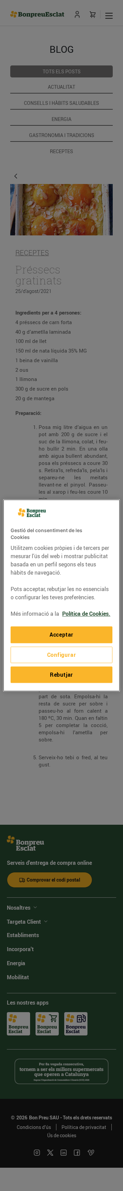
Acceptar (61, 635)
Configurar (61, 655)
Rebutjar (61, 674)
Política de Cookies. (86, 614)
